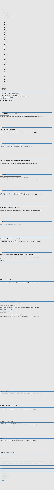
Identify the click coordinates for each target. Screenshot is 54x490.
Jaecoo (6, 50)
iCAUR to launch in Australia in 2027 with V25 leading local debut (11, 314)
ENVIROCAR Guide (4, 475)
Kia (5, 53)
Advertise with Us (4, 88)
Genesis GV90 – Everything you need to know (7, 452)
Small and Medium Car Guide (7, 16)
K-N (4, 52)
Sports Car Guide (4, 474)
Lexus (6, 56)
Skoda (6, 76)
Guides (3, 11)
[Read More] (43, 116)
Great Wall (6, 41)
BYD (5, 26)
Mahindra (6, 58)
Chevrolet (6, 28)
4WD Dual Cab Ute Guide (5, 478)
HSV (5, 44)
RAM (6, 71)
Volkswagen (6, 81)
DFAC (6, 31)
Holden (6, 42)
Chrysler (6, 29)
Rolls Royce (6, 73)
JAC (5, 49)
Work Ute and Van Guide (6, 14)
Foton (6, 37)
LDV (5, 57)
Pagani (6, 67)
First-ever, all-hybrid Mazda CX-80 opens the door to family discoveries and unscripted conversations (16, 254)
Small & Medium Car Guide (5, 476)
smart (5, 77)
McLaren (6, 61)
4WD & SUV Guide (6, 12)
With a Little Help (2, 470)
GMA (6, 40)
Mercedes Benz (7, 62)
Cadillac (6, 27)
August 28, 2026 (2, 302)
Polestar (6, 69)
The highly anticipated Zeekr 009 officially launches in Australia (10, 238)
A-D (4, 19)
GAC (5, 38)
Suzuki (6, 79)
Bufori (6, 25)
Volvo (6, 82)
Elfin (5, 33)
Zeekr (6, 83)
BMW (6, 23)
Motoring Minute (4, 84)
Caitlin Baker (7, 115)
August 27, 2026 (2, 306)
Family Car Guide (5, 15)
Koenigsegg (6, 54)
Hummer (6, 45)
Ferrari (6, 35)
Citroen (6, 30)
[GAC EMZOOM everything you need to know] (8, 419)
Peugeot (6, 68)
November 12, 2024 (2, 224)
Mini (5, 63)
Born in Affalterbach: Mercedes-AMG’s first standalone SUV (10, 207)
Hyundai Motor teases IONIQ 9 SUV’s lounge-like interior (9, 191)
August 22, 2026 (2, 454)
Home (2, 9)
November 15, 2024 (2, 115)
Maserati (6, 59)
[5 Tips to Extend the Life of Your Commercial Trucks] (15, 388)
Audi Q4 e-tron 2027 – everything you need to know (8, 436)
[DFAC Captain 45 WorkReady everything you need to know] (15, 298)
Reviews (3, 10)
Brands (3, 18)
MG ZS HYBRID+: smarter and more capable (7, 129)
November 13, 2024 (2, 177)
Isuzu (5, 48)
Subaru (6, 78)
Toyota (6, 80)
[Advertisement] (14, 6)
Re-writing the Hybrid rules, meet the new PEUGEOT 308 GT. (10, 176)
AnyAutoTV (3, 86)
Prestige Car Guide (5, 17)
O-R (4, 66)
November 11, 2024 (2, 255)
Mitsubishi (6, 64)
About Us (1, 465)
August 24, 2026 (2, 423)
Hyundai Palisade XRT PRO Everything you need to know (9, 405)
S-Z (3, 74)
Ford (5, 36)
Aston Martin (6, 21)
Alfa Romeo (6, 20)
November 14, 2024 (2, 146)
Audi (5, 22)
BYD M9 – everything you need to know (6, 279)
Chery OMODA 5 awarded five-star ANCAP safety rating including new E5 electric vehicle (15, 160)
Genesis (6, 39)
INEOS (6, 47)
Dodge (6, 32)
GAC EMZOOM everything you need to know (7, 421)
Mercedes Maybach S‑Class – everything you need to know (9, 305)
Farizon (6, 34)
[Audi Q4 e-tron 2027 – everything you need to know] (8, 435)
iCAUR (6, 46)
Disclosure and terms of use (5, 90)
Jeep (5, 51)
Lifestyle (3, 85)
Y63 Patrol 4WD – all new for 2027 (6, 309)
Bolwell (6, 24)
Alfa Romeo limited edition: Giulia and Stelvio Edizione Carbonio (11, 113)
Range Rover (6, 72)
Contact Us (1, 468)
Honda (6, 43)
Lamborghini (6, 55)
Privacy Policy (4, 89)
